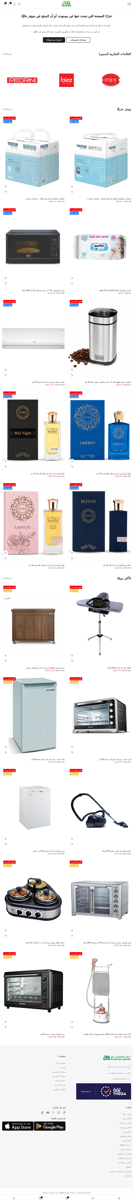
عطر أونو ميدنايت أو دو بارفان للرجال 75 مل (48, 473)
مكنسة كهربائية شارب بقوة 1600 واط (116, 851)
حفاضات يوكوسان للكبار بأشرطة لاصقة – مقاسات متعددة (109, 198)
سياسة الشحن (60, 1080)
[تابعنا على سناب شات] (53, 1112)
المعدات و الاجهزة (124, 1154)
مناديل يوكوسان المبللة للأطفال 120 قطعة (115, 290)
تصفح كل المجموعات (78, 40)
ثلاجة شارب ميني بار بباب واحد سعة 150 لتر (48, 759)
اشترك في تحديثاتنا (54, 40)
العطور (128, 1167)
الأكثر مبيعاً (127, 1118)
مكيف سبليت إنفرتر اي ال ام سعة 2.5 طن (48, 382)
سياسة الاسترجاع (59, 1076)
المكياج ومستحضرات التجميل (120, 1171)
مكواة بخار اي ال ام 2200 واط (119, 668)
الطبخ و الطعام (125, 1136)
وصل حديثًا (127, 1114)
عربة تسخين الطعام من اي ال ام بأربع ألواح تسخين (45, 668)
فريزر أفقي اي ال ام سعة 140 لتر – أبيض (49, 851)
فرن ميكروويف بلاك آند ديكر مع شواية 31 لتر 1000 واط (43, 290)
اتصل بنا (62, 1067)
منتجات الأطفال (125, 1145)
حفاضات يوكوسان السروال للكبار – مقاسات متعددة (45, 198)
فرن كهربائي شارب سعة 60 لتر (52, 1034)
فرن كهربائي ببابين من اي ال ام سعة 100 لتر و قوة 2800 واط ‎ (107, 942)
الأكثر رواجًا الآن (125, 1123)
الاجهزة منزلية (125, 1127)
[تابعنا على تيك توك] (42, 1112)
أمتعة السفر (126, 1140)
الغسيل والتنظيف (124, 1158)
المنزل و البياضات (124, 1162)
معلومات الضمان (59, 1089)
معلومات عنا (61, 1063)
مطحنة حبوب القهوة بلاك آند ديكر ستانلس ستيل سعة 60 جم (108, 382)
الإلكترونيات (126, 1132)
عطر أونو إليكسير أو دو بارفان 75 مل (117, 565)
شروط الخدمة (60, 1085)
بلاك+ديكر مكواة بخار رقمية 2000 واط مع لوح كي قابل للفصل (107, 1034)
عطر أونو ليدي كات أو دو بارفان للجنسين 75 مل (46, 565)
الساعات (128, 1176)
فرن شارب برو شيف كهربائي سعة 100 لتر (115, 759)
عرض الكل (8, 54)
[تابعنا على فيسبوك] (64, 1112)
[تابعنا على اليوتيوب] (47, 1112)
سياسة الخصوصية (59, 1072)
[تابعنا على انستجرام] (58, 1112)
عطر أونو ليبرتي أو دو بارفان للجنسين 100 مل (113, 473)
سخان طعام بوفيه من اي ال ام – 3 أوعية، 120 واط (45, 942)
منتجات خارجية (125, 1149)
